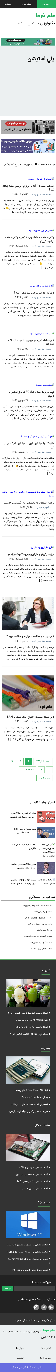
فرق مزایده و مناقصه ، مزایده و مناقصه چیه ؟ (30, 636)
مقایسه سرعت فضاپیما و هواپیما (37, 905)
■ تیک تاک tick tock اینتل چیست (32, 1090)
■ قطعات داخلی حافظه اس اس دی (33, 1175)
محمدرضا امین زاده (41, 194)
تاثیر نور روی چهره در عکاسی (39, 924)
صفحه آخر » (44, 778)
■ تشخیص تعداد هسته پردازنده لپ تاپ (30, 1104)
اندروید (46, 971)
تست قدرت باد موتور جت (40, 942)
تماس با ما (46, 1348)
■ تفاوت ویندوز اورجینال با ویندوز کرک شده (28, 1245)
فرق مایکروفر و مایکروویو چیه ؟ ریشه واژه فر (31, 554)
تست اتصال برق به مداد (41, 948)
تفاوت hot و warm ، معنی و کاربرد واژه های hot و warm (23, 882)
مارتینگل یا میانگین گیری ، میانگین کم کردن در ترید (29, 445)
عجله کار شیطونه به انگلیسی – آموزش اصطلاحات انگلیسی (23, 815)
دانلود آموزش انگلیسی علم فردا (26, 1368)
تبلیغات (20, 1358)
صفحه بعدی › (27, 770)
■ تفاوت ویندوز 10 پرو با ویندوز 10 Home (28, 1252)
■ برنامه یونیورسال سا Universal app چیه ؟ (29, 1261)
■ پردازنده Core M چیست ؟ (36, 1097)
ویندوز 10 (44, 1203)
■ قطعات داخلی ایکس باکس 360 (33, 1182)
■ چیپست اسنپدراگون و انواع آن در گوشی (29, 1111)
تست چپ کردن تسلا (43, 912)
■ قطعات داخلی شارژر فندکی (36, 1189)
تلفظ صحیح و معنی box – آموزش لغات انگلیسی (24, 831)
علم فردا (45, 16)
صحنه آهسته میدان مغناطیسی (38, 936)
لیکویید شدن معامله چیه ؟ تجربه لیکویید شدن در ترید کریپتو (29, 239)
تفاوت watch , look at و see (38, 918)
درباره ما (20, 1348)
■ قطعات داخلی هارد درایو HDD (34, 1168)
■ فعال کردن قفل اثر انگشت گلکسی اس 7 (29, 1034)
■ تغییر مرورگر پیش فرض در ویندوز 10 (31, 1270)
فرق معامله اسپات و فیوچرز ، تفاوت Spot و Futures (31, 342)
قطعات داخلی (42, 1126)
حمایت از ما (46, 1358)
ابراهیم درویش (44, 507)
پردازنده (45, 1048)
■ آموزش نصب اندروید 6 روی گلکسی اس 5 (29, 1013)
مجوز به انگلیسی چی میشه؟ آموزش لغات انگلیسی (23, 866)
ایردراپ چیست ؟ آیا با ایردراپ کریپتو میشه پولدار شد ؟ (28, 188)
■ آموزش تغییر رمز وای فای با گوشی (32, 1027)
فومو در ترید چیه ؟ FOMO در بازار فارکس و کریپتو (31, 394)
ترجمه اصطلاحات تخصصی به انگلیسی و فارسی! (29, 503)
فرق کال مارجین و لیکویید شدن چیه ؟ (34, 293)
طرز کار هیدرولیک (44, 930)
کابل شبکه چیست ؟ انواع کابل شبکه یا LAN (30, 717)
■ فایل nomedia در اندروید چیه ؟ (33, 1020)
